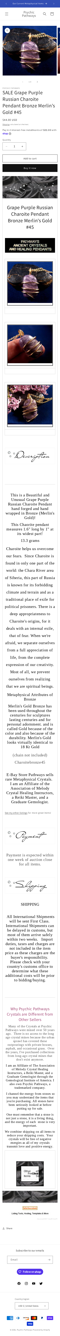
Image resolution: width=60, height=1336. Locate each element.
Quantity (6, 139)
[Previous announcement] (6, 3)
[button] (6, 14)
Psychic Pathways (24, 1330)
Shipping (6, 124)
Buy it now (30, 168)
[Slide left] (22, 82)
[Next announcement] (54, 3)
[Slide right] (37, 82)
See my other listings (16, 812)
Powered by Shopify (41, 1330)
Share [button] (9, 1228)
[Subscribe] (49, 1260)
